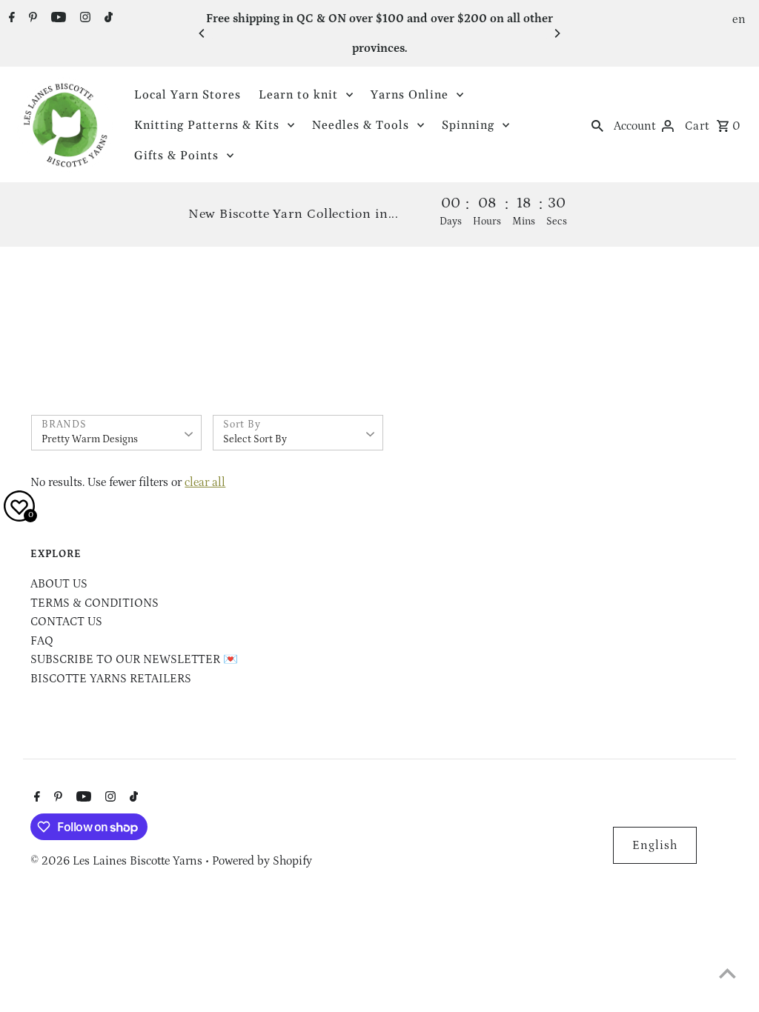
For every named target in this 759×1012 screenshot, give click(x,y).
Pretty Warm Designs (90, 439)
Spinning (468, 125)
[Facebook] (10, 19)
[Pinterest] (31, 19)
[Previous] (202, 33)
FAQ (41, 641)
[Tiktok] (107, 19)
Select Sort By (255, 439)
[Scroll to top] (727, 973)
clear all (205, 482)
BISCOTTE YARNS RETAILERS (110, 678)
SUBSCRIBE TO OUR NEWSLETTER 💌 (134, 659)
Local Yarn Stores (187, 94)
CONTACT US (66, 621)
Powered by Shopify (262, 861)
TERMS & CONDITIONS (94, 603)
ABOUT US (58, 583)
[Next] (557, 33)
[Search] (597, 125)
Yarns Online (409, 94)
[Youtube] (56, 19)
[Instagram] (83, 19)
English (654, 845)
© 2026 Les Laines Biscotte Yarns (117, 861)
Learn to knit (298, 94)
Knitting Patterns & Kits (206, 125)
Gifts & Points (176, 155)
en (739, 19)
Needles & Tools (360, 125)
